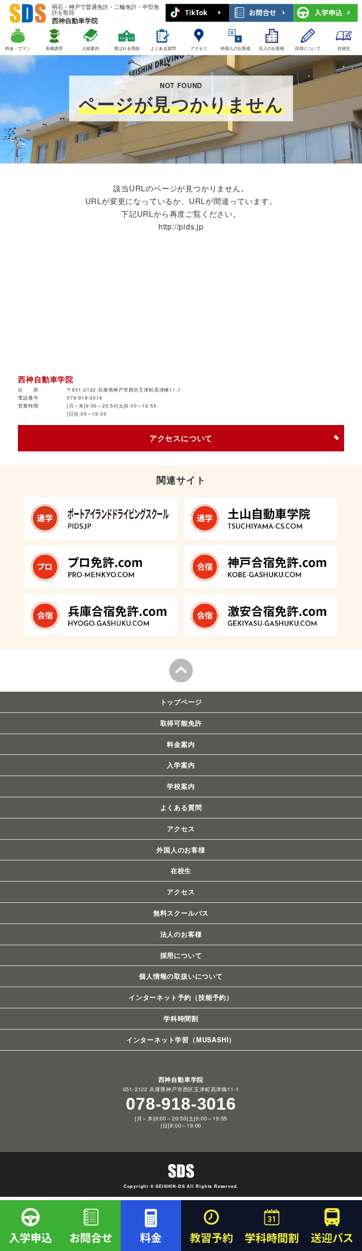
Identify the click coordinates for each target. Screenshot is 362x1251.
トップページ (181, 701)
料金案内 (181, 744)
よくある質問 (163, 48)
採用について (308, 48)
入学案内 (181, 764)
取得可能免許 (181, 723)
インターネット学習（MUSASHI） (181, 1039)
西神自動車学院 (105, 14)
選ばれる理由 (127, 48)
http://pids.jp (181, 226)
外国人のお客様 (235, 48)
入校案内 (90, 48)
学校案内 (181, 786)
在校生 (343, 48)
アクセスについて (181, 438)
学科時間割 (181, 1018)
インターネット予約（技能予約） (181, 997)
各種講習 (54, 48)
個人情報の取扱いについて (181, 976)
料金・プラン (18, 48)
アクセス (198, 48)
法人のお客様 (271, 48)
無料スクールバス (181, 912)
